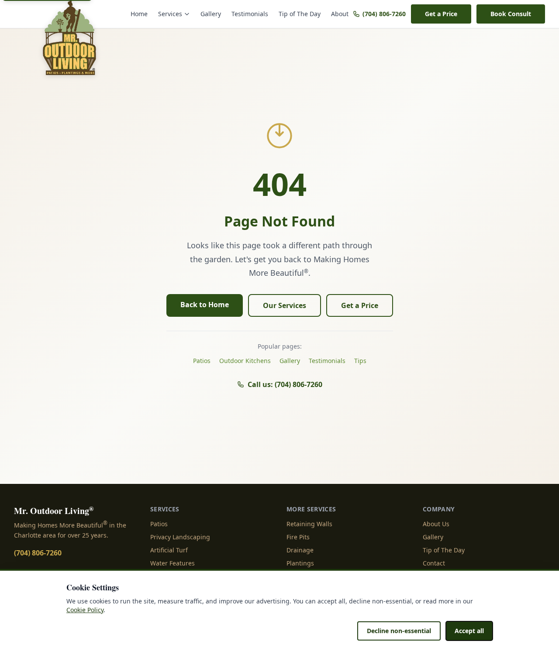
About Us (436, 524)
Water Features (172, 563)
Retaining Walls (309, 524)
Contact (434, 563)
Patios (201, 360)
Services (170, 14)
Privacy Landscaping (180, 537)
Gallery (210, 14)
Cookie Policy (85, 610)
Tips (360, 360)
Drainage (300, 550)
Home (139, 14)
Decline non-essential (399, 631)
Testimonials (249, 14)
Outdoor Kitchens (245, 360)
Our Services (284, 305)
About (340, 14)
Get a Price (441, 14)
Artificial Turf (169, 550)
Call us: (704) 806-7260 (285, 384)
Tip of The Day (300, 14)
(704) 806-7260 (384, 14)
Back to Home (204, 304)
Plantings (300, 563)
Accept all (469, 631)
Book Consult (510, 14)
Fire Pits (298, 537)
